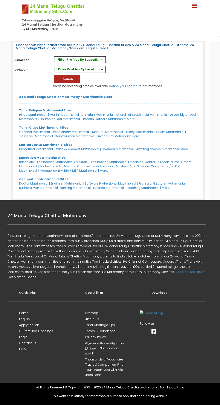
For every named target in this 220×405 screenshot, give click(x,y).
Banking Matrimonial (75, 188)
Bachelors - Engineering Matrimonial (46, 162)
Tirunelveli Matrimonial (36, 136)
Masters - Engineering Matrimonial (101, 162)
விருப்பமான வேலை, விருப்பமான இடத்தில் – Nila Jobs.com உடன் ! (104, 348)
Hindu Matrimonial (32, 114)
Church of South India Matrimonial (142, 114)
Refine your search (123, 86)
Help (22, 349)
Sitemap (91, 313)
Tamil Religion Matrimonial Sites (45, 110)
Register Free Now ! (190, 272)
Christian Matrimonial (97, 114)
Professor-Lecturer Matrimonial (162, 183)
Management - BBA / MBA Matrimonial (68, 170)
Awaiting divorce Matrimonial (158, 149)
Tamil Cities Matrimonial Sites (43, 127)
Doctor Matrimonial (33, 183)
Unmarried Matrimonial (36, 149)
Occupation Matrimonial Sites (43, 179)
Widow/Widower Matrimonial (77, 149)
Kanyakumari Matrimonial (74, 136)
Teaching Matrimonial (142, 188)
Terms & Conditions (100, 331)
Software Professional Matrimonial (110, 183)
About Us (92, 319)
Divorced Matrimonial (118, 149)
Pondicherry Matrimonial (71, 132)
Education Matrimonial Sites (42, 158)
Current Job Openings (36, 331)
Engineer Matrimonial (66, 183)
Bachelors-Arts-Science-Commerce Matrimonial (76, 166)
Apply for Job (29, 325)
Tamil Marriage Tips (100, 325)
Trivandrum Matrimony (113, 136)
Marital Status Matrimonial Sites (45, 145)
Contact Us (27, 343)
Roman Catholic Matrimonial (104, 119)
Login (23, 337)
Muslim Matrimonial (64, 114)
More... (131, 119)
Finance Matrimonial (108, 188)
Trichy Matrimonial (139, 132)
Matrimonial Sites (97, 97)
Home (23, 313)
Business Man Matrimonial (38, 188)
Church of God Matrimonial (60, 119)
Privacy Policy (95, 337)
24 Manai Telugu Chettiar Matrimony (49, 97)
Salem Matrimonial (170, 132)
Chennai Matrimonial (34, 132)
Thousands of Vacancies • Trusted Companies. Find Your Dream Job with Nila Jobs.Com (105, 367)
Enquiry (24, 319)
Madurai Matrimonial (107, 132)
